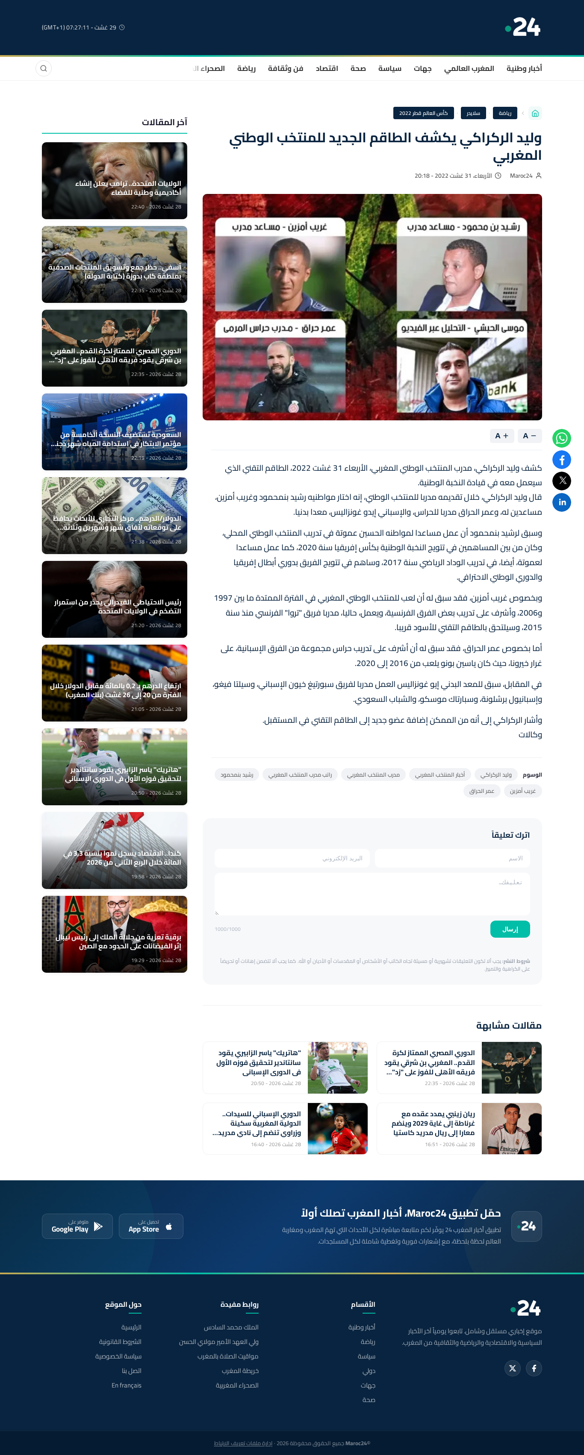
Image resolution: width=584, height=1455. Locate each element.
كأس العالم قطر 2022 (423, 113)
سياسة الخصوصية (118, 1356)
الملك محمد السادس (231, 1327)
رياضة (246, 68)
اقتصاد (327, 68)
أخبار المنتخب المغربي (440, 774)
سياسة (389, 68)
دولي (369, 1371)
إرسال (510, 929)
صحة (358, 68)
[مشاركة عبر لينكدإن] (561, 502)
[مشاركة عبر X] (561, 481)
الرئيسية (131, 1327)
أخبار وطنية (524, 68)
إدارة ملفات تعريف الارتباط (243, 1443)
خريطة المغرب (240, 1371)
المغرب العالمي (469, 68)
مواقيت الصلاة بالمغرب (228, 1356)
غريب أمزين (523, 791)
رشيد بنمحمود (237, 774)
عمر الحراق (482, 791)
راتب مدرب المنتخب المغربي (300, 774)
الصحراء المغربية (198, 68)
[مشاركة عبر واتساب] (561, 438)
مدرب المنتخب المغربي (373, 774)
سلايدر (473, 113)
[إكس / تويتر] (512, 1368)
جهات (423, 68)
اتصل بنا (132, 1371)
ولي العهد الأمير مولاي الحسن (218, 1342)
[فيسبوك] (534, 1368)
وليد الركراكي (496, 774)
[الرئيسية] (535, 113)
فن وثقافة (286, 68)
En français (127, 1385)
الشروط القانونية (120, 1342)
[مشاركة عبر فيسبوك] (561, 459)
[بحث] (43, 68)
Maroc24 (521, 175)
